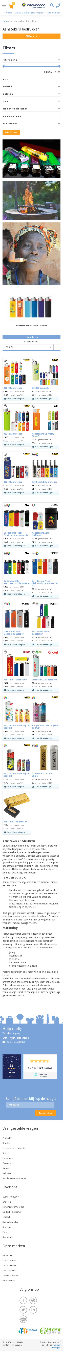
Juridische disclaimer (12, 1212)
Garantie (7, 1163)
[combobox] (28, 347)
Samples (6, 1168)
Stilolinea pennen (10, 1275)
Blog (23, 1319)
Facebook (23, 1300)
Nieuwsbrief (8, 1237)
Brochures (7, 1227)
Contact (6, 1217)
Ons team (7, 1202)
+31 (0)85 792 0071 (16, 1038)
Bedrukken (7, 1173)
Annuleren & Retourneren (14, 1178)
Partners (6, 1232)
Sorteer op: (31, 341)
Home (6, 21)
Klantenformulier (10, 1222)
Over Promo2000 (11, 1197)
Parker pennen (9, 1265)
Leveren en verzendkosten (14, 1148)
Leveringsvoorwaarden (13, 1207)
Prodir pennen (9, 1260)
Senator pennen (10, 1270)
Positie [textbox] (9, 347)
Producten (7, 1138)
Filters (30, 36)
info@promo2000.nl (15, 1042)
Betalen (6, 1153)
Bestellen (7, 1143)
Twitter (23, 1310)
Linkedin (33, 1310)
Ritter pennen (9, 1281)
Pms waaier (8, 1158)
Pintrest (33, 1300)
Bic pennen (7, 1255)
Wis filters (11, 132)
